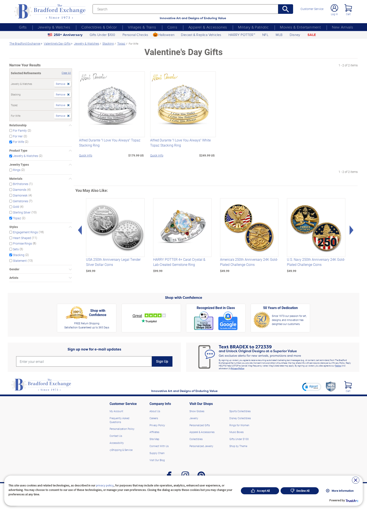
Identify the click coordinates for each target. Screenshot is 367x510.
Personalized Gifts (199, 425)
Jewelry (193, 418)
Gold (16, 207)
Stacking (18, 255)
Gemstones (20, 201)
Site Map (154, 439)
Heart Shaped (22, 238)
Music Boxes (236, 432)
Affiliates (154, 432)
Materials (15, 179)
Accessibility (117, 442)
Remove (60, 83)
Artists (13, 278)
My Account (116, 411)
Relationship (18, 125)
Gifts (23, 27)
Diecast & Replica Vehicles (201, 34)
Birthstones (20, 184)
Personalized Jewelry (201, 446)
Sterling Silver (22, 212)
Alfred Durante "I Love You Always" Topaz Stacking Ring (109, 142)
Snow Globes (196, 411)
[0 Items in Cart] (348, 8)
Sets (16, 249)
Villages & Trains (142, 27)
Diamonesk (20, 195)
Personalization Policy (122, 428)
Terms (338, 365)
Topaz (17, 218)
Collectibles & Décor (99, 27)
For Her (18, 136)
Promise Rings (22, 243)
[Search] (285, 9)
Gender (14, 269)
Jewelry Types (19, 165)
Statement (20, 260)
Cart (348, 14)
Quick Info (85, 155)
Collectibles (196, 439)
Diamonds (19, 190)
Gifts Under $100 (102, 34)
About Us (155, 411)
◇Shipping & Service (121, 450)
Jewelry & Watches (54, 27)
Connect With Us (159, 446)
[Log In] (334, 8)
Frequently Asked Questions (119, 420)
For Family (20, 130)
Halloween (166, 34)
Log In (334, 14)
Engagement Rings (25, 232)
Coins (172, 27)
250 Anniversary (68, 34)
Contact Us (116, 435)
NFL (265, 34)
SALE (312, 34)
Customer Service (312, 8)
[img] (348, 385)
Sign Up (162, 361)
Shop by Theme (238, 446)
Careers (154, 418)
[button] (311, 386)
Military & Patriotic (253, 27)
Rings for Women (239, 425)
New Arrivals (342, 27)
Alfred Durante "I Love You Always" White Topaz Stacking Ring (180, 142)
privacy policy (105, 485)
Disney (295, 34)
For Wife (18, 142)
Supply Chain (157, 453)
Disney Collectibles (240, 418)
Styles (13, 227)
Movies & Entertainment (300, 27)
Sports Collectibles (240, 411)
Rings (16, 170)
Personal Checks (135, 34)
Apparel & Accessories (207, 27)
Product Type (18, 150)
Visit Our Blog (157, 460)
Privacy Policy (237, 368)
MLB (279, 34)
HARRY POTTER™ (242, 34)
